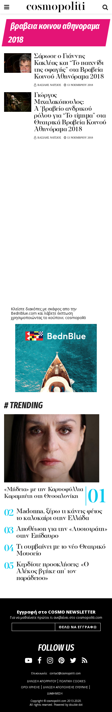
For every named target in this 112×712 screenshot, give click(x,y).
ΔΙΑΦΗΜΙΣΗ (55, 693)
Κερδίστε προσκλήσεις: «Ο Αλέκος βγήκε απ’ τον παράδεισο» (52, 571)
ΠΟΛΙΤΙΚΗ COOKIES (72, 681)
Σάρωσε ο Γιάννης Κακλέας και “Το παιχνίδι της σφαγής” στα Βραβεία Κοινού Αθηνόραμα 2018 (69, 66)
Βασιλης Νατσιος (49, 84)
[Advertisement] (56, 263)
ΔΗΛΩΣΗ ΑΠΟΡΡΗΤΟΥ (41, 681)
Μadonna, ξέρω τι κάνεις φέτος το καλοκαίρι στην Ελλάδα (59, 515)
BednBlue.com (24, 313)
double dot (76, 705)
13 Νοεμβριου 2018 (79, 84)
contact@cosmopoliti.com (65, 673)
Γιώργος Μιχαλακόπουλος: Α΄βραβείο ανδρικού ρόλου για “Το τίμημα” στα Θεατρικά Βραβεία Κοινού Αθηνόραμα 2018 (70, 112)
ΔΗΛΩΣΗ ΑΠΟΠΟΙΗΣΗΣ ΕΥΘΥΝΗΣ (65, 687)
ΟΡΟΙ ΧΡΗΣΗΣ (30, 687)
